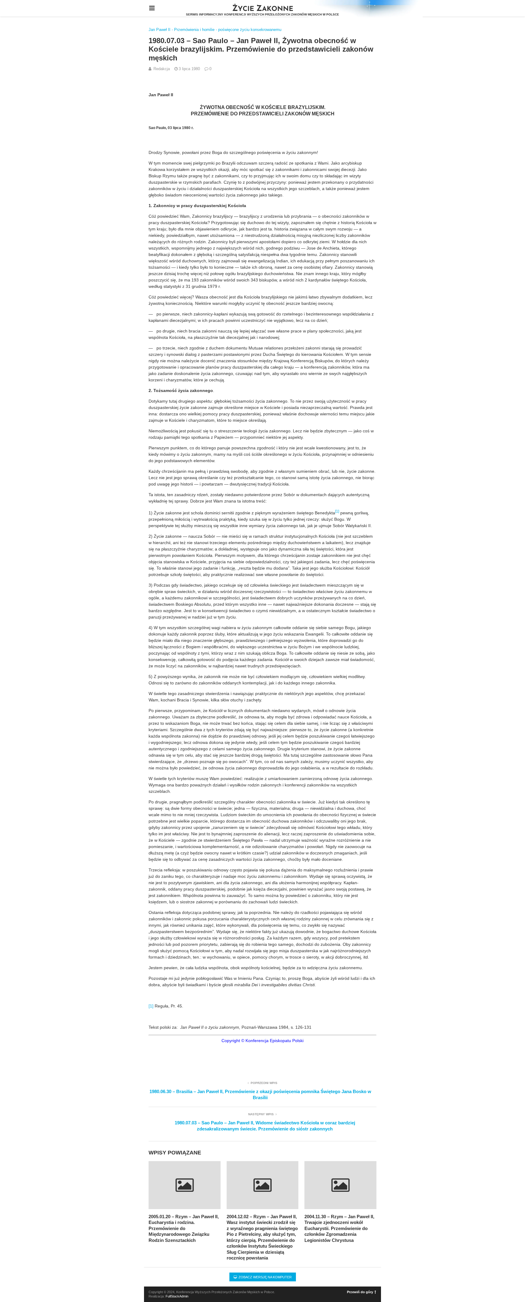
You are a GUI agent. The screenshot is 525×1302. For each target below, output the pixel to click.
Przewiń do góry (360, 1292)
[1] (151, 1006)
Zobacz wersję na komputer (265, 1277)
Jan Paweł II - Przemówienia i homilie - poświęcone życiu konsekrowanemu (215, 29)
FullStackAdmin (177, 1296)
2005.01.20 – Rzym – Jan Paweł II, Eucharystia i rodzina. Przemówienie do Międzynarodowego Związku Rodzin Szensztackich (184, 1228)
